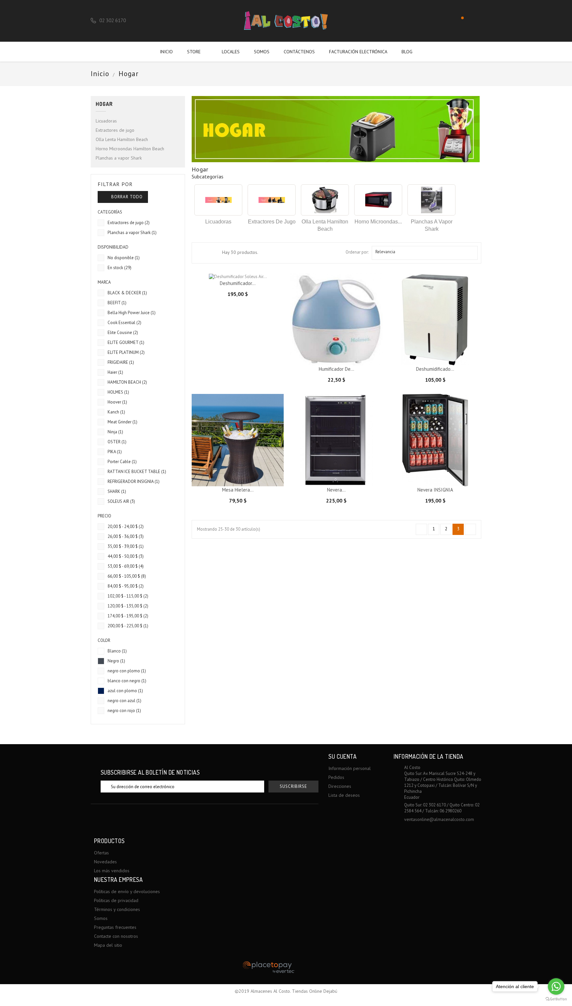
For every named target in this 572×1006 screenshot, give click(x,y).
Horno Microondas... (378, 221)
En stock (119, 267)
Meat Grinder (122, 422)
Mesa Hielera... (238, 490)
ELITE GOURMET (126, 342)
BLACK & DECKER (127, 293)
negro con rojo (124, 710)
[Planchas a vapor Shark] (431, 200)
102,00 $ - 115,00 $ (128, 596)
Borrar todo (123, 197)
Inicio (166, 52)
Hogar (104, 104)
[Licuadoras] (218, 200)
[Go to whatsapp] (556, 986)
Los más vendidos (111, 871)
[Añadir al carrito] (319, 355)
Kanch (116, 412)
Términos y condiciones (117, 909)
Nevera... (336, 490)
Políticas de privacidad (116, 900)
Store (196, 52)
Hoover (117, 402)
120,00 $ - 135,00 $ (128, 606)
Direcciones (339, 786)
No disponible (124, 258)
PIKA (115, 452)
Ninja (115, 432)
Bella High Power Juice (132, 312)
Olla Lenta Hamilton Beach (122, 139)
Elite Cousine (123, 332)
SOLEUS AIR (121, 501)
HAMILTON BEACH (127, 382)
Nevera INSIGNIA (435, 490)
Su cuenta (342, 756)
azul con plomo (125, 691)
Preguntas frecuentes (115, 927)
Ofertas (101, 853)
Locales (231, 52)
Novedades (105, 862)
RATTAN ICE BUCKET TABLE (137, 471)
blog (407, 52)
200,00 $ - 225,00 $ (128, 626)
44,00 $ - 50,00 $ (126, 556)
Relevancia (423, 253)
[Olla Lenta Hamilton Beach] (325, 200)
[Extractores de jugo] (272, 200)
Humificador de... (336, 369)
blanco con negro (127, 681)
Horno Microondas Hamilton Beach (130, 149)
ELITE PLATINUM (126, 352)
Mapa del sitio (108, 945)
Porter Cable (122, 461)
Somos (261, 52)
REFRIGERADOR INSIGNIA (134, 481)
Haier (115, 372)
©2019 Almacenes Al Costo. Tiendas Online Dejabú (286, 991)
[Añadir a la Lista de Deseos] (330, 355)
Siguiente (471, 529)
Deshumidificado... (435, 369)
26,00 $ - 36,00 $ (126, 536)
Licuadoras (106, 121)
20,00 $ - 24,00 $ (126, 526)
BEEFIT (117, 303)
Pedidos (336, 777)
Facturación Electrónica (358, 52)
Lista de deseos (344, 795)
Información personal (349, 768)
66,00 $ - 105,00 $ (127, 576)
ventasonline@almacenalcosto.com (439, 819)
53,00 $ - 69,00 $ (126, 566)
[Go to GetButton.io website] (556, 999)
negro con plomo (127, 671)
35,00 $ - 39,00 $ (126, 546)
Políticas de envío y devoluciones (127, 891)
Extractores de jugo (115, 130)
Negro (116, 661)
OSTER (117, 442)
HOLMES (118, 392)
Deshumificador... (238, 283)
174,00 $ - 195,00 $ (128, 616)
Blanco (117, 651)
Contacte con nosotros (116, 936)
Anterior (422, 529)
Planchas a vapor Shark (119, 158)
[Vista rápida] (353, 355)
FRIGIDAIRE (121, 362)
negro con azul (124, 700)
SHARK (117, 491)
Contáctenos (299, 52)
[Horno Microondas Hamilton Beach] (378, 200)
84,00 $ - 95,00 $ (126, 586)
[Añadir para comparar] (342, 355)
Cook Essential (124, 322)
